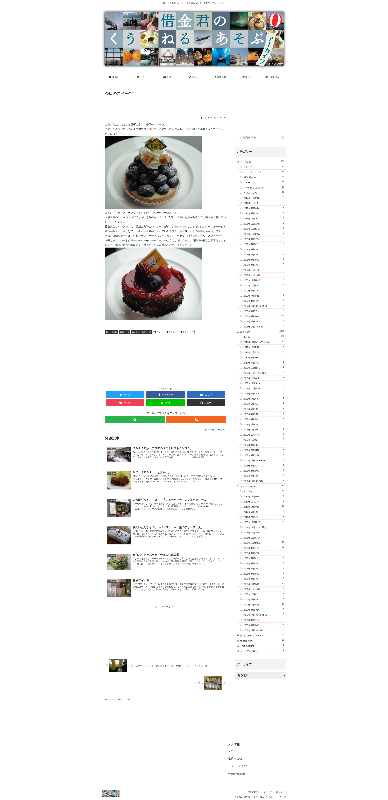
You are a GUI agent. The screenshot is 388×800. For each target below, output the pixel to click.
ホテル (263, 336)
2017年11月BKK (263, 202)
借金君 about (262, 640)
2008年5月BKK (263, 249)
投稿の (235, 758)
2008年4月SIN (263, 254)
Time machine (262, 645)
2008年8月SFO (263, 238)
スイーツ (125, 332)
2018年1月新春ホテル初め (263, 341)
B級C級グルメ (263, 177)
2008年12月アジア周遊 (263, 372)
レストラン (263, 166)
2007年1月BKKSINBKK (263, 305)
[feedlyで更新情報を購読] (135, 419)
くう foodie (112, 332)
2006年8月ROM (263, 310)
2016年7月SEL (263, 218)
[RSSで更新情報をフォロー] (196, 419)
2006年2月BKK (263, 321)
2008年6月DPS (263, 398)
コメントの (237, 766)
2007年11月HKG (263, 274)
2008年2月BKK (263, 264)
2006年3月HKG (263, 316)
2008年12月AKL (263, 223)
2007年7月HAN (263, 295)
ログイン (233, 750)
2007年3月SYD (263, 300)
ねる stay (262, 331)
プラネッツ (173, 332)
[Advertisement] (165, 105)
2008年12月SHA (263, 228)
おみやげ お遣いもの (142, 332)
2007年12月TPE (263, 269)
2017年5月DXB (263, 208)
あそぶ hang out (262, 486)
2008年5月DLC (263, 244)
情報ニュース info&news (262, 635)
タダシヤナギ (188, 332)
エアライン (263, 491)
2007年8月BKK (263, 290)
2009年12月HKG (263, 280)
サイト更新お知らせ (262, 650)
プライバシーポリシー (274, 792)
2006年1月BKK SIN (263, 326)
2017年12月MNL (263, 197)
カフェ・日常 (263, 192)
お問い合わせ (254, 792)
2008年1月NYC (263, 429)
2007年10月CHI (263, 285)
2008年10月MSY (263, 233)
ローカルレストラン (263, 172)
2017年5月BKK (263, 213)
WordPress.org (236, 773)
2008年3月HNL (263, 259)
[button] (283, 138)
